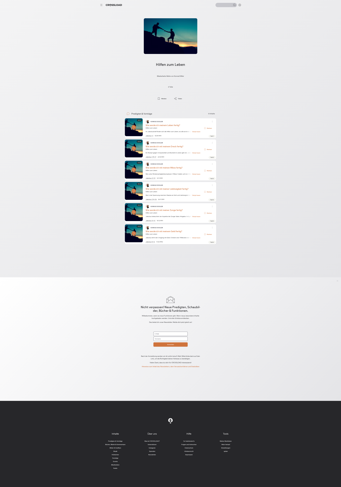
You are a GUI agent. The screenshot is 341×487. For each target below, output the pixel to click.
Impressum (189, 455)
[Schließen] (337, 281)
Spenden (152, 451)
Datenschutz (189, 448)
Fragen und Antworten (188, 444)
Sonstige (115, 458)
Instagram (152, 448)
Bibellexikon (115, 465)
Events (115, 461)
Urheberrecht (188, 451)
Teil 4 (212, 200)
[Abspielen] (134, 127)
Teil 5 (212, 221)
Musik (115, 451)
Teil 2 (212, 157)
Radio (115, 468)
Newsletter (152, 455)
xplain (226, 451)
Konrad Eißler (157, 121)
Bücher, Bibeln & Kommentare (115, 444)
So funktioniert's (188, 441)
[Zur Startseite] (113, 5)
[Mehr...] (101, 5)
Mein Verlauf (225, 444)
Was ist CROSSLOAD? (152, 441)
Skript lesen (196, 131)
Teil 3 (212, 178)
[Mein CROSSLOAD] (240, 5)
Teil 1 (212, 136)
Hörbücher (115, 455)
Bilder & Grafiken (115, 448)
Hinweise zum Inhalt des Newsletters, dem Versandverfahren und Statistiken (170, 366)
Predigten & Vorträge (115, 441)
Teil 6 (212, 242)
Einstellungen (225, 448)
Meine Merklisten (226, 441)
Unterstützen (152, 444)
